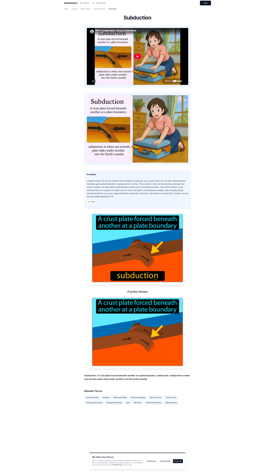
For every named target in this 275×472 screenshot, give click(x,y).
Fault (128, 403)
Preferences (151, 461)
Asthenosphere (171, 403)
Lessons (74, 9)
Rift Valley (137, 403)
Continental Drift (92, 397)
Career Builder (100, 3)
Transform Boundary (153, 403)
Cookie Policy (117, 465)
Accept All (178, 461)
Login (205, 3)
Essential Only (165, 461)
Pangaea (106, 397)
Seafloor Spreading (138, 397)
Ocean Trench (171, 397)
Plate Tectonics (99, 9)
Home (66, 9)
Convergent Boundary (94, 403)
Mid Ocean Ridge (120, 397)
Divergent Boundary (114, 403)
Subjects (86, 3)
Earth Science (86, 9)
